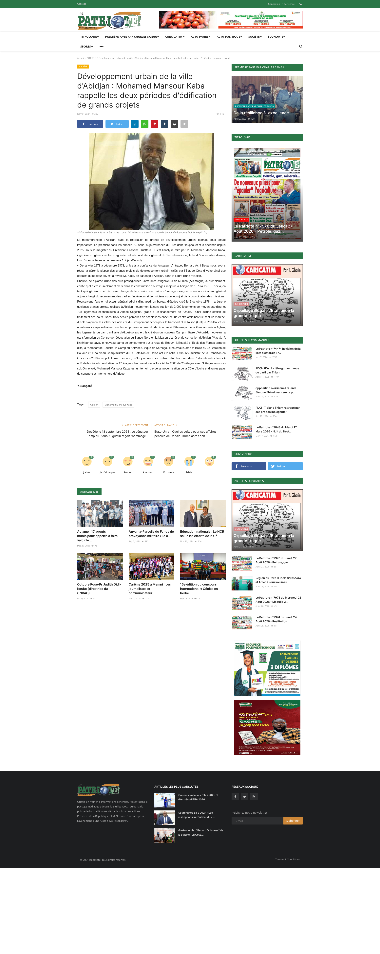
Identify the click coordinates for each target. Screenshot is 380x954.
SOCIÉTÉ (91, 57)
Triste (189, 472)
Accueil (80, 57)
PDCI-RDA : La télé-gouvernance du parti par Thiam (277, 370)
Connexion (274, 4)
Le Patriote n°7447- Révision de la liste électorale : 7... (278, 350)
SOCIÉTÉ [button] (254, 36)
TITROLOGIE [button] (88, 36)
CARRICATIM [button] (173, 36)
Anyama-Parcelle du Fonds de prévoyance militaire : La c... (151, 533)
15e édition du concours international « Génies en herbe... (199, 588)
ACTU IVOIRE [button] (199, 36)
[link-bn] (231, 20)
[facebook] (235, 796)
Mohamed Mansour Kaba (118, 404)
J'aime (86, 472)
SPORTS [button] (85, 46)
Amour (128, 472)
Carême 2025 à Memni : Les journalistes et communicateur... (150, 588)
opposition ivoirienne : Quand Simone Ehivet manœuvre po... (276, 390)
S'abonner (293, 821)
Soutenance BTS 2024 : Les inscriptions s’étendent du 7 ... (197, 815)
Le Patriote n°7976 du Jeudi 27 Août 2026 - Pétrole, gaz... (276, 560)
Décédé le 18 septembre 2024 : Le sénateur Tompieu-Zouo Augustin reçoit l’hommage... (117, 434)
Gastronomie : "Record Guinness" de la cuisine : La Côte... (200, 832)
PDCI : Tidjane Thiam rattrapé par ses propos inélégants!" (278, 409)
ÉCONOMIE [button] (275, 36)
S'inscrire (289, 4)
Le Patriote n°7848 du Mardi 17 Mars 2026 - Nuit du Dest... (276, 429)
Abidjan (94, 404)
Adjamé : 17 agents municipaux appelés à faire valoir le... (97, 535)
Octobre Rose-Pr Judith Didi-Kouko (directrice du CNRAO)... (99, 588)
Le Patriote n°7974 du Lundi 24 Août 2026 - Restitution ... (276, 619)
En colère (168, 472)
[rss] (254, 796)
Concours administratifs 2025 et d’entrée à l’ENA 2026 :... (198, 797)
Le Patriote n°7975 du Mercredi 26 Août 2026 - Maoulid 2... (278, 599)
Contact (81, 3)
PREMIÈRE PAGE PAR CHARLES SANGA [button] (131, 36)
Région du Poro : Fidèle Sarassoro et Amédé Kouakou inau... (278, 580)
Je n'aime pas (107, 472)
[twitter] (244, 796)
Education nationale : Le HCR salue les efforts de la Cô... (202, 533)
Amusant (148, 472)
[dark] (300, 4)
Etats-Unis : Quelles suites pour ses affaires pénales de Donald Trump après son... (185, 434)
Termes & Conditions (287, 859)
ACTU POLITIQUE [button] (228, 36)
